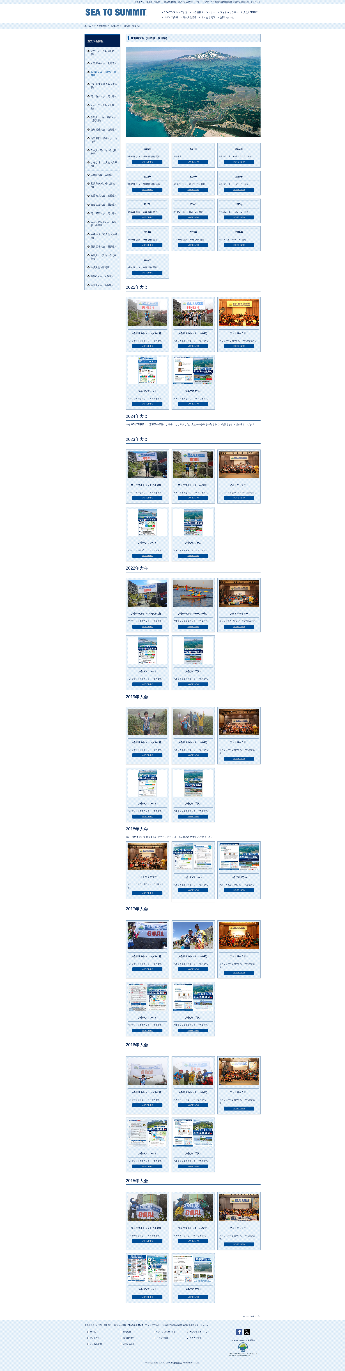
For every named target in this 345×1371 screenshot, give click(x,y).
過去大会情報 (190, 17)
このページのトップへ (251, 1316)
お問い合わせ (227, 17)
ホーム (87, 26)
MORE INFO (147, 162)
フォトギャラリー (229, 12)
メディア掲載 (171, 17)
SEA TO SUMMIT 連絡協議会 (243, 1340)
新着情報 (127, 1332)
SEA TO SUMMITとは (175, 12)
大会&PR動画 (250, 12)
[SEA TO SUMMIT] (115, 14)
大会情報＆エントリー (203, 12)
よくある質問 (208, 17)
